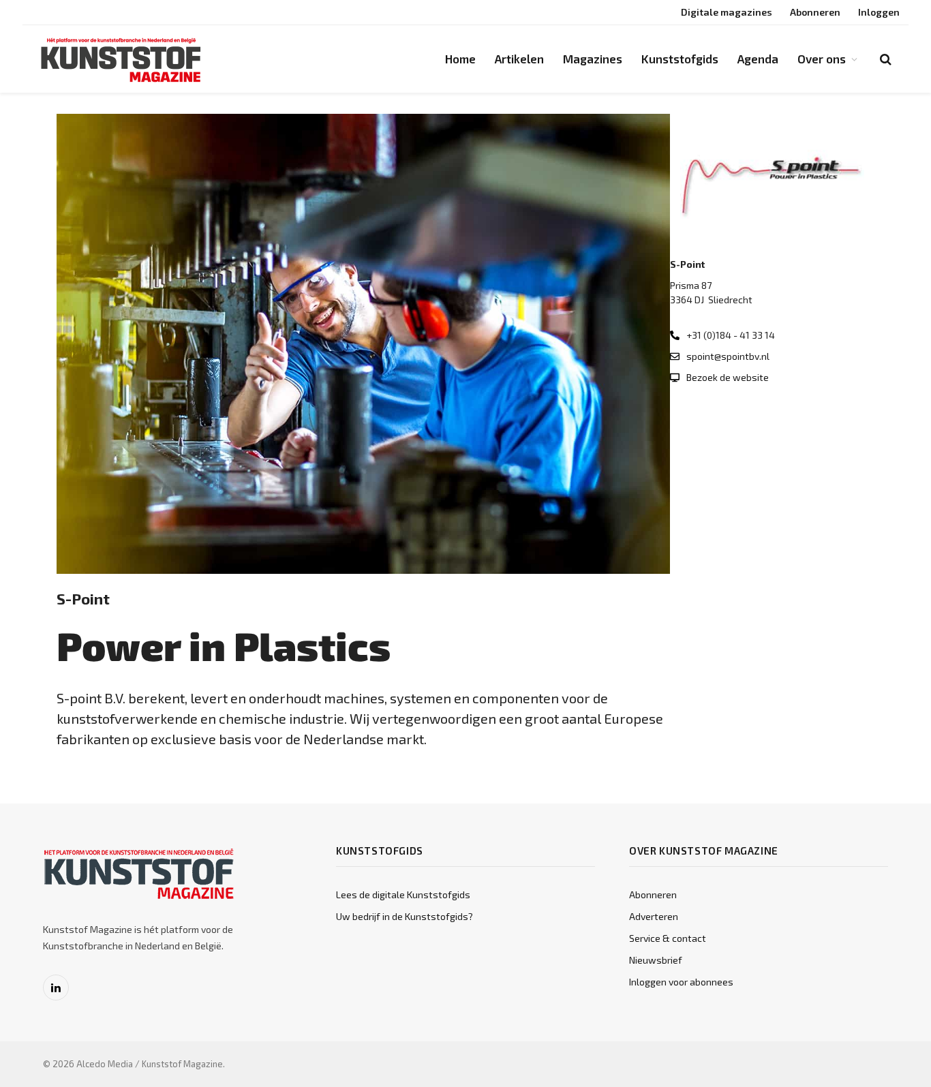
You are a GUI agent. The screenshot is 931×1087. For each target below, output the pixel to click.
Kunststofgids (679, 58)
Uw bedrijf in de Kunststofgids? (404, 916)
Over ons (821, 58)
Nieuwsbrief (655, 960)
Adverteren (653, 916)
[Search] (884, 59)
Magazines (592, 58)
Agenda (757, 58)
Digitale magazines (726, 12)
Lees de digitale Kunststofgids (403, 894)
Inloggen (879, 12)
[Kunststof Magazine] (121, 59)
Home (460, 58)
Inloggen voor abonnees (681, 982)
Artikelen (519, 58)
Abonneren (815, 12)
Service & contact (667, 938)
